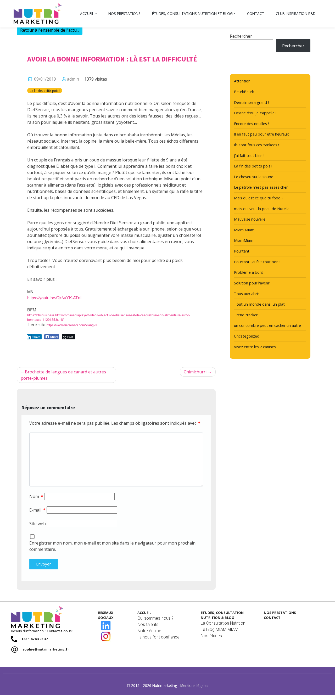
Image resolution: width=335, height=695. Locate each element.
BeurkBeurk (244, 91)
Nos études (211, 635)
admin (73, 79)
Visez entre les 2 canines (255, 346)
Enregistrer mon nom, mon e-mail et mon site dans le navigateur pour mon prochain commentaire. (112, 546)
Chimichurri (195, 372)
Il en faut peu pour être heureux (261, 134)
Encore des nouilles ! (251, 123)
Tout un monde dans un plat (259, 304)
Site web (37, 523)
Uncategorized (246, 336)
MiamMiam (243, 240)
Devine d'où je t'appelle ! (255, 112)
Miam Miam (244, 229)
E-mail (37, 510)
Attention (242, 81)
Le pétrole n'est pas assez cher (261, 187)
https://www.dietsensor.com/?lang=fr (72, 325)
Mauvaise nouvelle (249, 219)
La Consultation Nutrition (223, 623)
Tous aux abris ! (247, 293)
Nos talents (147, 624)
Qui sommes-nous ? (155, 618)
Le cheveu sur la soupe (253, 176)
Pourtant (241, 251)
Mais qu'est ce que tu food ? (258, 197)
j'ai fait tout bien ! (249, 155)
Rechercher (241, 36)
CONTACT (272, 617)
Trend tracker (246, 314)
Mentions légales (194, 685)
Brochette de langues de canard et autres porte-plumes (63, 375)
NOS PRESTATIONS (280, 612)
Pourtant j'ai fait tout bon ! (257, 261)
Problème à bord (248, 272)
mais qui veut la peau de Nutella (261, 208)
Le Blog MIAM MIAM (219, 629)
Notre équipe (149, 630)
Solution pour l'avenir (252, 283)
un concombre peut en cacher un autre (267, 325)
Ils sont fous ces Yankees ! (256, 144)
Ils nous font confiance (158, 637)
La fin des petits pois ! (45, 90)
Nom (36, 496)
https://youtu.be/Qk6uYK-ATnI (54, 298)
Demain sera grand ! (251, 102)
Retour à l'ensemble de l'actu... (49, 30)
